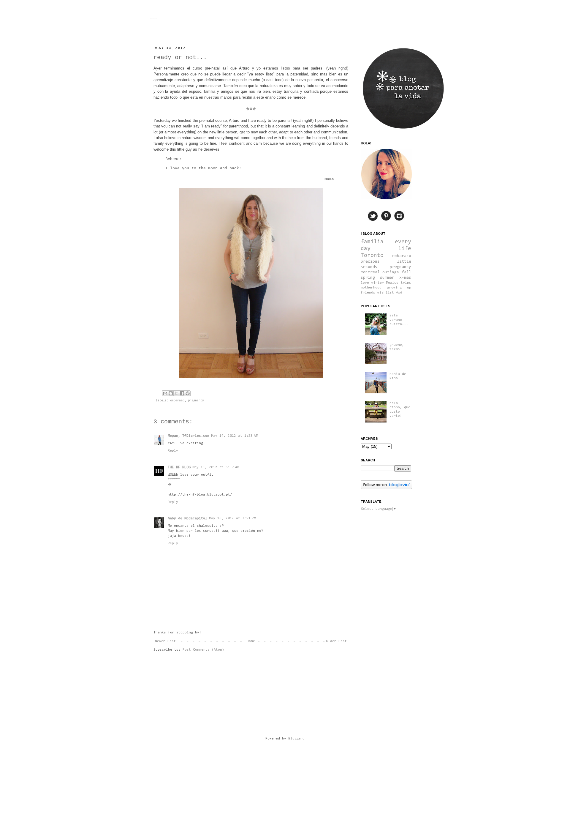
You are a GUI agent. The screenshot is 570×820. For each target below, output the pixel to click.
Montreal (370, 272)
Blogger (295, 738)
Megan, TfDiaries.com (188, 436)
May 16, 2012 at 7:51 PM (232, 518)
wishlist (385, 292)
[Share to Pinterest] (188, 393)
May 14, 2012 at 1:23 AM (234, 436)
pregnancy (196, 400)
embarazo (177, 400)
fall (406, 272)
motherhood (371, 287)
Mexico (392, 283)
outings (390, 272)
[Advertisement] (267, 763)
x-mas (405, 277)
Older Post (336, 641)
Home (251, 641)
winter (377, 283)
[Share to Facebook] (182, 393)
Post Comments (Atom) (203, 650)
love (365, 283)
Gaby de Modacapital (187, 518)
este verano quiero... (399, 320)
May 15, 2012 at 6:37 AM (215, 467)
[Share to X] (176, 393)
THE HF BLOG (179, 467)
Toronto (372, 255)
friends (368, 292)
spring (368, 277)
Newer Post (165, 641)
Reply (173, 450)
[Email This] (165, 393)
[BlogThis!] (171, 393)
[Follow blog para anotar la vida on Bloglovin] (386, 488)
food (399, 292)
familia (372, 242)
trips (406, 283)
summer (387, 277)
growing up (399, 287)
